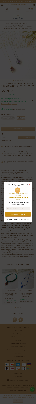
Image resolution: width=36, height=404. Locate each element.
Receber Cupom (18, 214)
